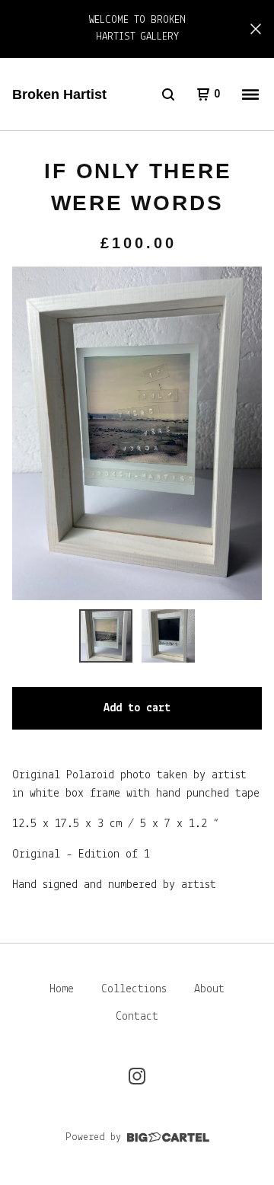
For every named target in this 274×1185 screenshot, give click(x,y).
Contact (137, 1017)
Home (61, 989)
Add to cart (137, 708)
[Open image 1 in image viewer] (137, 433)
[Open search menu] (168, 94)
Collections (134, 989)
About (209, 989)
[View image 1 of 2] (105, 636)
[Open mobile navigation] (250, 94)
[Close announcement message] (256, 29)
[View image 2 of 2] (168, 636)
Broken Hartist (59, 94)
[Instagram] (137, 1076)
